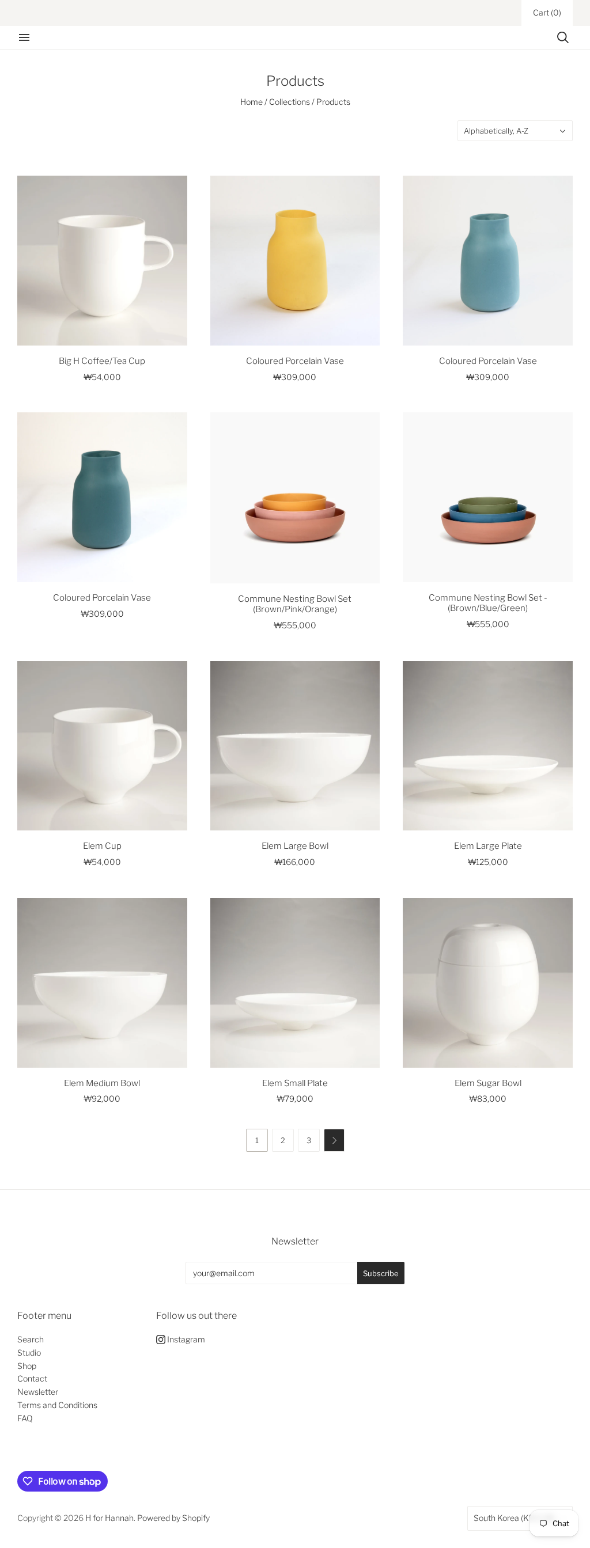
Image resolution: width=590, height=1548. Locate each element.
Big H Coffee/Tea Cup (102, 361)
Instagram (185, 1339)
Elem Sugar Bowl (488, 1083)
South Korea (514, 1518)
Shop (26, 1366)
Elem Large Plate (488, 846)
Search (30, 1339)
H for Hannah (109, 1518)
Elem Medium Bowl (102, 1083)
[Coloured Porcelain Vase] (295, 261)
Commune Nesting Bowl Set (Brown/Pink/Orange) (294, 604)
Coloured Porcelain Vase (295, 361)
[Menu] (24, 37)
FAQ (25, 1418)
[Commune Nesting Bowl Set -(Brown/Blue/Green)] (488, 497)
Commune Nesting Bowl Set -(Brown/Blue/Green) (488, 603)
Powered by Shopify (173, 1518)
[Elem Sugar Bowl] (488, 983)
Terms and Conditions (57, 1405)
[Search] (563, 37)
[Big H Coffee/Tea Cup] (102, 261)
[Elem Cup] (102, 746)
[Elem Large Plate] (488, 746)
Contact (32, 1378)
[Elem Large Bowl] (295, 746)
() (547, 12)
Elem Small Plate (295, 1083)
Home (251, 102)
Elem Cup (102, 846)
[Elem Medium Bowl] (102, 983)
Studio (29, 1352)
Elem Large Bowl (295, 846)
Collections (289, 102)
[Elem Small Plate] (295, 983)
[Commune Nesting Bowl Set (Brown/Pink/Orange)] (295, 497)
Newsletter (37, 1392)
